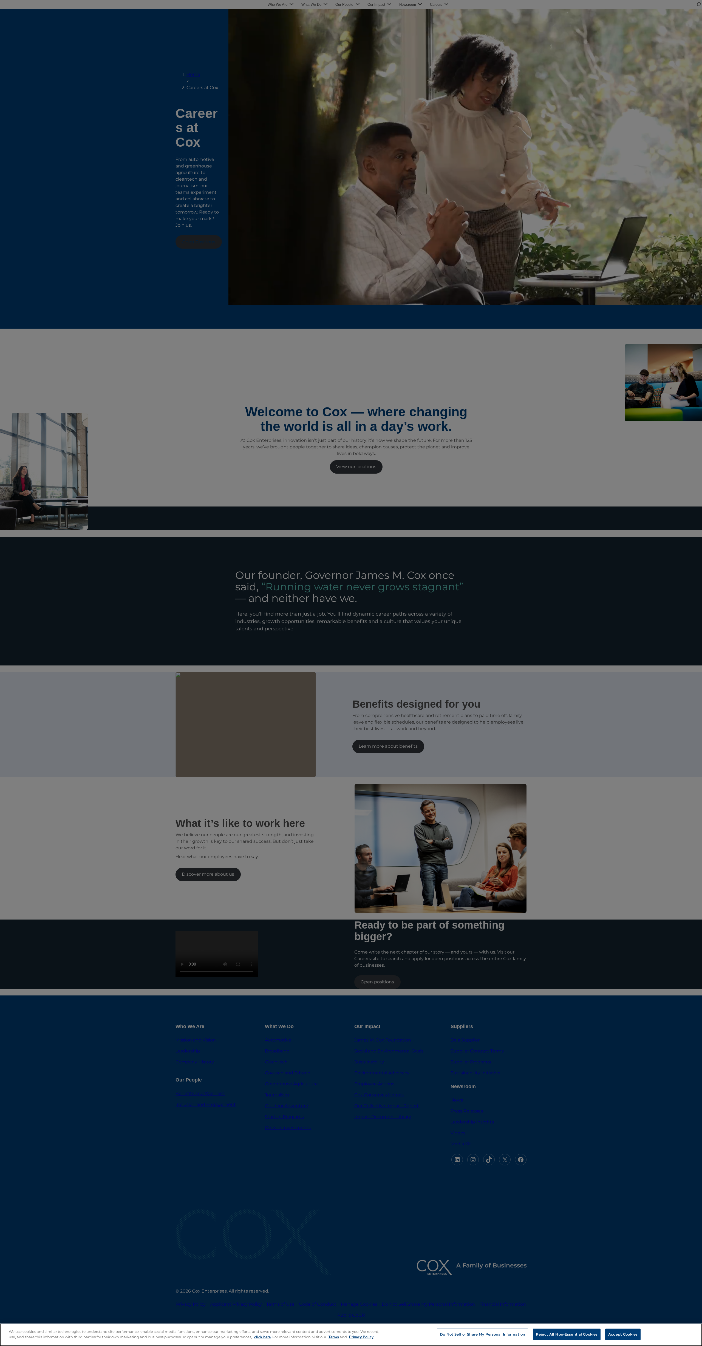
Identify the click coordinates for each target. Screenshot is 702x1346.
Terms (334, 1337)
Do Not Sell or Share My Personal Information (482, 1334)
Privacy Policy (361, 1337)
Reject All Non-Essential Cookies (567, 1334)
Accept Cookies (623, 1334)
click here (262, 1337)
